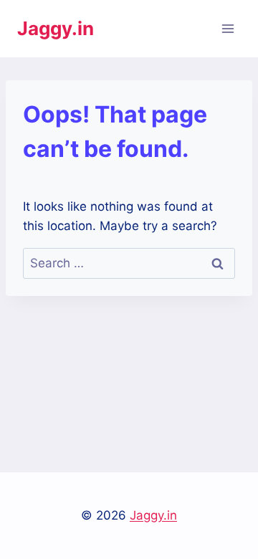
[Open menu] (227, 28)
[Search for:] (129, 263)
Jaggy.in (153, 515)
